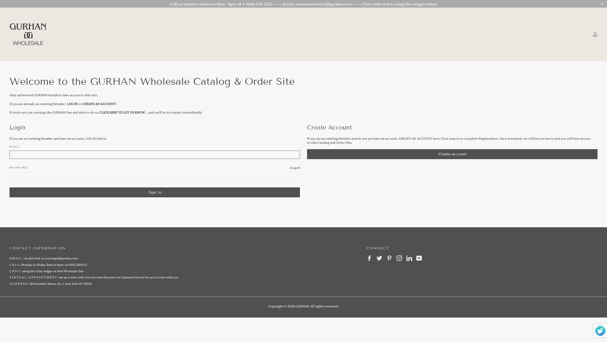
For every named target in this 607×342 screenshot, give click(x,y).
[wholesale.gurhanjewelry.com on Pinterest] (389, 258)
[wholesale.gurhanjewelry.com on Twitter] (379, 258)
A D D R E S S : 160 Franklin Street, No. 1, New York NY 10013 (50, 283)
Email (14, 146)
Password (18, 167)
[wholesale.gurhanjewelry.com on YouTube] (419, 258)
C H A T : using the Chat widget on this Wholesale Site (46, 271)
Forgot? (295, 168)
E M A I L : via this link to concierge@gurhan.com (43, 258)
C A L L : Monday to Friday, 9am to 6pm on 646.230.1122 (48, 264)
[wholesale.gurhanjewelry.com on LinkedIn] (409, 258)
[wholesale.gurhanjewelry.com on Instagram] (399, 258)
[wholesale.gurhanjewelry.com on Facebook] (369, 258)
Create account (452, 154)
